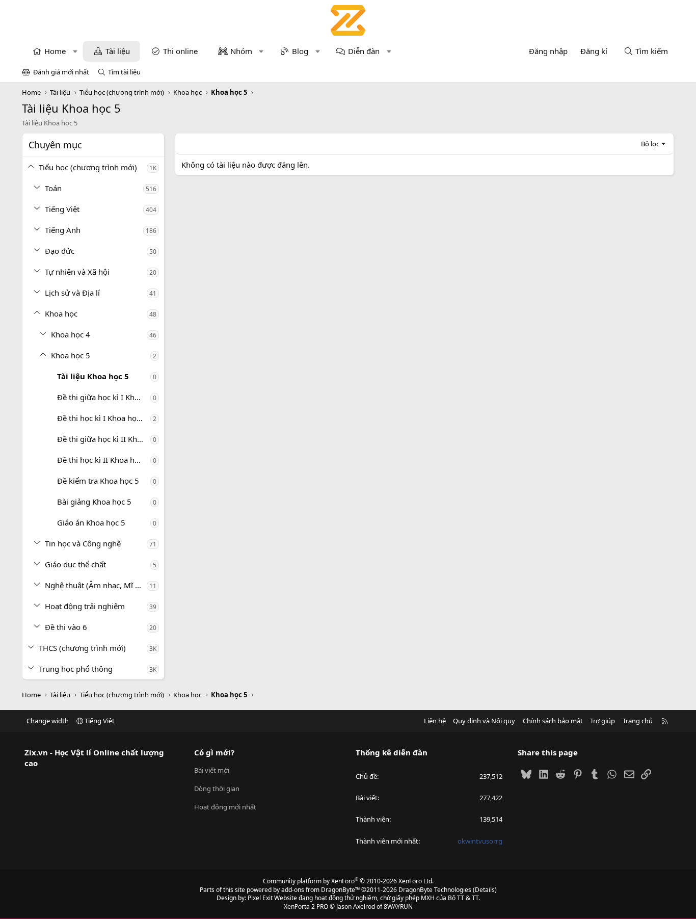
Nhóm (241, 51)
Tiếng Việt (62, 209)
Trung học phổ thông (76, 669)
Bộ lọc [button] (650, 143)
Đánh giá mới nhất (61, 71)
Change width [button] (47, 720)
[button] (75, 51)
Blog (300, 51)
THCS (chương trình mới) (82, 648)
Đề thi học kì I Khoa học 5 (102, 418)
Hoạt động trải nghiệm (85, 606)
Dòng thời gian (216, 788)
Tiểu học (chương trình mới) (88, 167)
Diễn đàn (364, 51)
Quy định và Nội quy (484, 720)
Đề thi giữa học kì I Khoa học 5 (103, 397)
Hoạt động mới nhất (225, 806)
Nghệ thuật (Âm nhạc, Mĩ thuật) (96, 585)
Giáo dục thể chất (75, 564)
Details (485, 889)
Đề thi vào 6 (66, 627)
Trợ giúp (602, 720)
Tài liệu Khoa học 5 (93, 376)
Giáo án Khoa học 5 (91, 522)
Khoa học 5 (70, 355)
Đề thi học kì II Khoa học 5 (103, 460)
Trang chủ (638, 720)
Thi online (180, 51)
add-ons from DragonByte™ (320, 889)
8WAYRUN (398, 906)
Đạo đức (59, 251)
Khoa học (61, 313)
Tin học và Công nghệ (83, 543)
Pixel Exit (260, 898)
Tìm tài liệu (124, 71)
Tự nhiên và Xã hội (77, 272)
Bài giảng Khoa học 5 (94, 501)
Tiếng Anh (63, 230)
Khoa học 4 (70, 334)
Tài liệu (117, 51)
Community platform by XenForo (348, 881)
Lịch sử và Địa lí (72, 292)
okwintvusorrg (480, 841)
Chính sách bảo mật (553, 720)
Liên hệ (435, 720)
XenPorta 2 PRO (306, 906)
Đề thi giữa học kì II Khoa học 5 (103, 439)
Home (55, 51)
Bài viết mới (211, 770)
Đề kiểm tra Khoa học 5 (98, 481)
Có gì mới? (214, 752)
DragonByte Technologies (434, 889)
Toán (53, 188)
